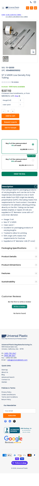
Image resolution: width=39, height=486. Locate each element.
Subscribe (12, 416)
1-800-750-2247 (10, 353)
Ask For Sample (10, 128)
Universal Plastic (22, 468)
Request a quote (10, 122)
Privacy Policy (6, 392)
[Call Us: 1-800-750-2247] (32, 2)
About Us (5, 372)
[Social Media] (17, 430)
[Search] (28, 7)
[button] (6, 82)
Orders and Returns (9, 395)
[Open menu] (3, 7)
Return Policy (6, 399)
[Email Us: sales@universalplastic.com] (35, 2)
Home (3, 15)
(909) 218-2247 (9, 356)
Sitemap (5, 370)
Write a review (19, 306)
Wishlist (4, 382)
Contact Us (6, 380)
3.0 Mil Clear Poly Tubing (13, 15)
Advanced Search (8, 377)
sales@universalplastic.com (17, 360)
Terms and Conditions (10, 397)
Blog (3, 375)
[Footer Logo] (15, 337)
